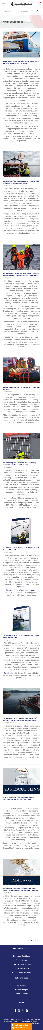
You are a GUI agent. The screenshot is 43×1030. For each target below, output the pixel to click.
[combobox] (21, 11)
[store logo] (21, 4)
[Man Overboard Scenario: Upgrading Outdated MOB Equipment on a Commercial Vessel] (21, 164)
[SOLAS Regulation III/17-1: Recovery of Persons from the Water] (21, 370)
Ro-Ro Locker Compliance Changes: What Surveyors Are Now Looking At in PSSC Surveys (21, 62)
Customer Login (21, 990)
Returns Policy (21, 960)
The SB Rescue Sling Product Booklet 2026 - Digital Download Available (21, 636)
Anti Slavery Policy (21, 968)
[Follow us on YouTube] (27, 1010)
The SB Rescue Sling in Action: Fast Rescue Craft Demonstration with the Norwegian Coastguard (20, 719)
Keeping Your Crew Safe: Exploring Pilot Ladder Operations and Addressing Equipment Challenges (20, 889)
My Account (21, 986)
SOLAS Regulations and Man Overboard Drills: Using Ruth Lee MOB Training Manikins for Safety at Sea (21, 274)
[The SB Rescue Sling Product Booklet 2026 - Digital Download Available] (21, 619)
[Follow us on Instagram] (19, 1010)
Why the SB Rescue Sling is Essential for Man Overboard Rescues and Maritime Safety (18, 798)
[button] (21, 1026)
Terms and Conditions (21, 956)
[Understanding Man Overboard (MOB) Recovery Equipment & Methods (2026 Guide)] (21, 446)
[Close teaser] (32, 1022)
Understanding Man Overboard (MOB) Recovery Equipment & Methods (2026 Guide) (19, 464)
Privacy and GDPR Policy (21, 964)
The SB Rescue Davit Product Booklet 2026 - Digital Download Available (21, 549)
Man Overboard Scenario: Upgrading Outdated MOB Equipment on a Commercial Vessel (21, 182)
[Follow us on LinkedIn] (23, 1010)
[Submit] (37, 11)
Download (8, 673)
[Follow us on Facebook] (15, 1010)
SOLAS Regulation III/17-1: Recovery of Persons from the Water (21, 388)
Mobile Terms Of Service (21, 973)
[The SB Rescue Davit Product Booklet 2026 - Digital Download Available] (21, 531)
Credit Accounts (21, 994)
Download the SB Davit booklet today (20, 590)
